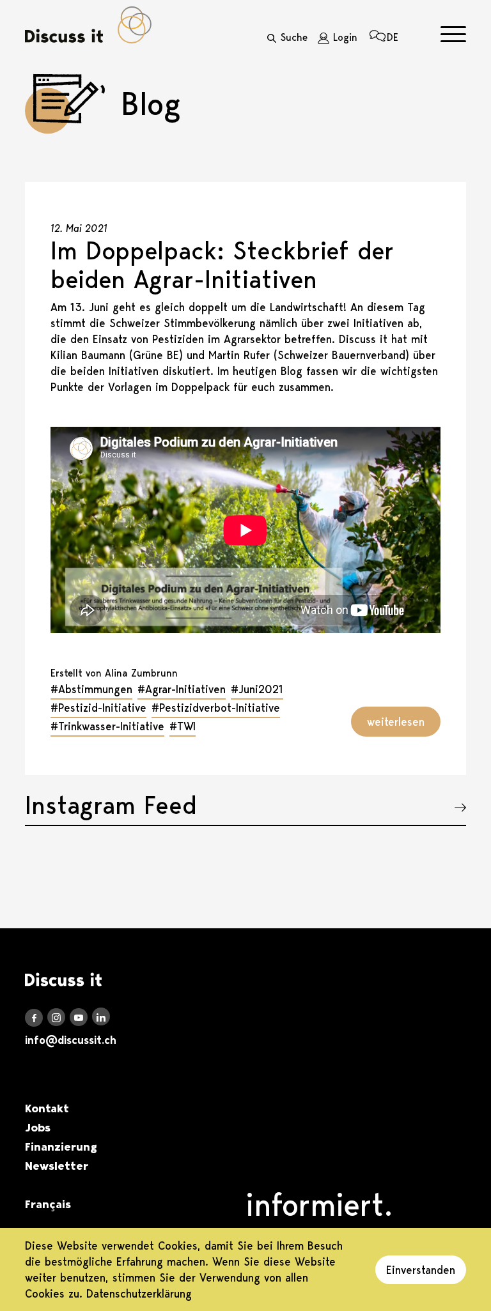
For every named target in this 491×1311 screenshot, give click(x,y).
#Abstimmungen (91, 689)
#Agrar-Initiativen (181, 689)
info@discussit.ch (70, 1040)
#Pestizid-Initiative (98, 707)
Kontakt (47, 1108)
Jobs (38, 1128)
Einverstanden (420, 1269)
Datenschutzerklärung (139, 1293)
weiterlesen (396, 721)
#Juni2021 (257, 689)
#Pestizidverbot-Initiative (216, 707)
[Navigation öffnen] (453, 34)
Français (48, 1204)
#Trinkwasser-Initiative (107, 726)
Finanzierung (61, 1147)
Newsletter (56, 1166)
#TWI (182, 726)
